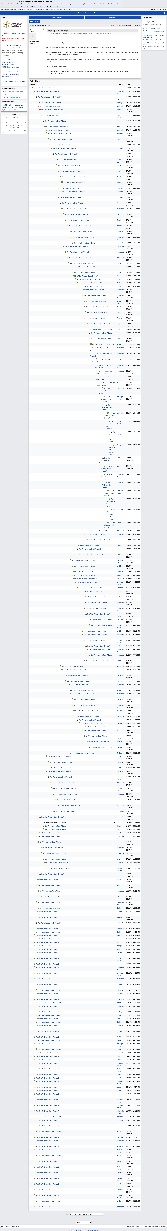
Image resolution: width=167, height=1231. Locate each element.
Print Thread (34, 21)
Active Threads (90, 13)
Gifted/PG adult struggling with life (154, 43)
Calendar (79, 13)
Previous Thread (57, 18)
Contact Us (130, 1226)
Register (155, 9)
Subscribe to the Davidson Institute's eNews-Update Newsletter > (11, 74)
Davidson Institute (11, 45)
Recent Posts (147, 18)
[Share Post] (132, 25)
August (13, 114)
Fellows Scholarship (9, 60)
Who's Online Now (8, 88)
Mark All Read (14, 1226)
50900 (138, 25)
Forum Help (138, 1226)
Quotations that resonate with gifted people (153, 36)
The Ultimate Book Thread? (44, 88)
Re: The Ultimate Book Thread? (42, 25)
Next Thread (112, 18)
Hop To (68, 1214)
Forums (28, 9)
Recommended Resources (43, 9)
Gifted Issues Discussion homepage (12, 9)
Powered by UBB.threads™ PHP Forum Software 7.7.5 (83, 1230)
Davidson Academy (8, 65)
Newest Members (8, 101)
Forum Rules (5, 1226)
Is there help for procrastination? (149, 22)
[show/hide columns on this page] (164, 13)
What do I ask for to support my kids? (153, 29)
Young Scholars (7, 62)
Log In (163, 9)
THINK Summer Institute (10, 67)
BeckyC (115, 25)
